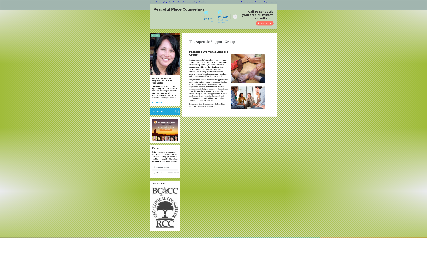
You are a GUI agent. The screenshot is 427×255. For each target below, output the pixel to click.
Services (258, 2)
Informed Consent (163, 167)
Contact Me (273, 2)
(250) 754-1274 (265, 23)
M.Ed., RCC (155, 36)
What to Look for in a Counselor (167, 173)
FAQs (265, 2)
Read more (157, 102)
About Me (250, 2)
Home (243, 2)
